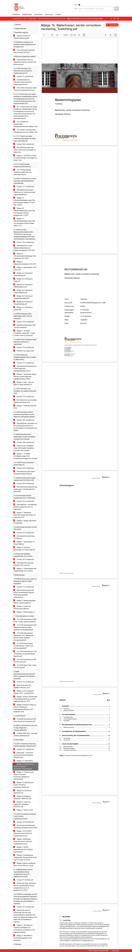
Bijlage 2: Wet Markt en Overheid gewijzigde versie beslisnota (23, 938)
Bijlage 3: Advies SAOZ (24, 810)
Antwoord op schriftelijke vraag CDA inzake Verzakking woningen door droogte (23, 448)
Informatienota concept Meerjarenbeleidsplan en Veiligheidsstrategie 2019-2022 (24, 248)
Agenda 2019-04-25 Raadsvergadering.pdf (21, 37)
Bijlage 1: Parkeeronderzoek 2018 (24, 407)
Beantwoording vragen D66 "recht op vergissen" (24, 326)
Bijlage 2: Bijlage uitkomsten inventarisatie (24, 522)
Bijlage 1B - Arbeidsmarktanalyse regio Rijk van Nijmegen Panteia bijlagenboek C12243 (24, 211)
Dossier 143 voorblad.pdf (25, 822)
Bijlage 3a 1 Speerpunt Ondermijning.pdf (22, 274)
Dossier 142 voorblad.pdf (25, 322)
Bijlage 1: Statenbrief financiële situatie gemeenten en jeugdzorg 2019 (24, 515)
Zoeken (76, 5)
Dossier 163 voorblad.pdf (25, 420)
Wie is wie (48, 14)
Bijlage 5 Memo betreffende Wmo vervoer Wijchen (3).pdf (24, 864)
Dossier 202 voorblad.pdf (25, 532)
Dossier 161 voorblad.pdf (25, 907)
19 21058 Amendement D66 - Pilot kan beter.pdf (25, 661)
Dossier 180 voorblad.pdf (25, 144)
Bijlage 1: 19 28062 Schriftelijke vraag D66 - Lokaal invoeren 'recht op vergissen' (24, 333)
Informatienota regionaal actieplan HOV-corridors (23, 564)
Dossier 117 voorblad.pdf (25, 186)
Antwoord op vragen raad (25, 351)
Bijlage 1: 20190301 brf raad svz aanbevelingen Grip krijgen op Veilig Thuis (25, 158)
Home (25, 18)
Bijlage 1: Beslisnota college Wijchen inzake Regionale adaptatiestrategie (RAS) (24, 376)
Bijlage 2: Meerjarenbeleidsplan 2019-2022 (24, 263)
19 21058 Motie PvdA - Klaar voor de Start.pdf (24, 666)
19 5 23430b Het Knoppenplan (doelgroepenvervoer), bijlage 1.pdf (25, 124)
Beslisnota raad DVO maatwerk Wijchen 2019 (22, 686)
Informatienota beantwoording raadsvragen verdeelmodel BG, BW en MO (25, 489)
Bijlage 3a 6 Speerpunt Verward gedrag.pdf (22, 303)
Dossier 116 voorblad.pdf (25, 682)
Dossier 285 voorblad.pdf (25, 483)
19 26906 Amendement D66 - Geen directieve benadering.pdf (25, 720)
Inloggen (114, 950)
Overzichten (38, 14)
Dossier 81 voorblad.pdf (24, 880)
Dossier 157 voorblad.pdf (25, 363)
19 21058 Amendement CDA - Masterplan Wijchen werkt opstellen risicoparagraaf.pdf (25, 627)
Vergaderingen (27, 14)
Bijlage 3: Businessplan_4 (25, 612)
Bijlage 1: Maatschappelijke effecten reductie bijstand (24, 602)
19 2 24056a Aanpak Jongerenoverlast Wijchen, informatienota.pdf (22, 172)
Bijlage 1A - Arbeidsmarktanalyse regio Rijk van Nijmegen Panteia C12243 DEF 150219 (24, 201)
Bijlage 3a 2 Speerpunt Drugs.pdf (22, 280)
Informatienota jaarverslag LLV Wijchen (23, 537)
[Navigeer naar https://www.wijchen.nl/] (18, 7)
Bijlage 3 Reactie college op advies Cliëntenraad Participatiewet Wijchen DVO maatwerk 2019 (24, 708)
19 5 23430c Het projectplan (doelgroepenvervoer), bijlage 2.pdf (25, 131)
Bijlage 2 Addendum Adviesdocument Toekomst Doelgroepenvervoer (22, 841)
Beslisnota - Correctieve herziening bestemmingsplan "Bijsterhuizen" (23, 755)
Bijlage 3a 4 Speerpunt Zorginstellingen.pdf (22, 291)
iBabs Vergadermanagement (97, 950)
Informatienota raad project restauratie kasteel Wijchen (24, 473)
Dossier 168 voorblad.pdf (25, 442)
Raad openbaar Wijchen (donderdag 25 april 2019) (51, 18)
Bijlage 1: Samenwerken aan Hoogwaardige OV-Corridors (25, 570)
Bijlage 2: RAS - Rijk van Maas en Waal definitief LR (23, 383)
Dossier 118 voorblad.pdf (25, 347)
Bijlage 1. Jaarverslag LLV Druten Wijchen (24, 543)
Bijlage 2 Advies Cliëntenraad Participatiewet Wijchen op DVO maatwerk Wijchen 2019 (25, 699)
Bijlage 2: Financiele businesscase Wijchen (22, 607)
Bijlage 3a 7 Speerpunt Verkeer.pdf (22, 309)
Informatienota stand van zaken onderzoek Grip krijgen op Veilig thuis (24, 150)
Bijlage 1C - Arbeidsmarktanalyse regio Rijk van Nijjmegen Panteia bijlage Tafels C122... (24, 222)
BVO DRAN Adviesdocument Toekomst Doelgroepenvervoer (25, 89)
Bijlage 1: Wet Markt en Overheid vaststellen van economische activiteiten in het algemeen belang (23, 928)
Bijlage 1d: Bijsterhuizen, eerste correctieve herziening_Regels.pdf (23, 785)
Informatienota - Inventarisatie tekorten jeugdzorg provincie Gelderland (25, 507)
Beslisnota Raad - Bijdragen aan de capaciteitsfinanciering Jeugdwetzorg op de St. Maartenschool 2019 (24, 886)
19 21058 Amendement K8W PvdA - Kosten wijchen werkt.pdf (24, 621)
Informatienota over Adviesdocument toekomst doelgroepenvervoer (22, 82)
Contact (58, 14)
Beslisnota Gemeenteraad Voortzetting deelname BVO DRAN (25, 827)
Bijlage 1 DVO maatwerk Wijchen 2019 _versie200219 (23, 692)
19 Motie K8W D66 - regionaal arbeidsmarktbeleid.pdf (25, 734)
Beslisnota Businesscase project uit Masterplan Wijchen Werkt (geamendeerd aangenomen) (23, 593)
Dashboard (16, 14)
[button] (116, 8)
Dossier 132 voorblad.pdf (25, 396)
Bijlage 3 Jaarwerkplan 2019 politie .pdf (24, 269)
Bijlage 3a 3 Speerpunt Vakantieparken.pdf (22, 286)
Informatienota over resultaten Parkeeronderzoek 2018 (25, 401)
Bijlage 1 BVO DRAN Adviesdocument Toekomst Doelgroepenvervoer (22, 833)
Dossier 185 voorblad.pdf (25, 242)
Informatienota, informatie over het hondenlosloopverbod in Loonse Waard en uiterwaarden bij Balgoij (25, 427)
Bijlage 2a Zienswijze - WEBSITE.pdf (22, 792)
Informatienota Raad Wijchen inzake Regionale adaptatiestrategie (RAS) (25, 368)
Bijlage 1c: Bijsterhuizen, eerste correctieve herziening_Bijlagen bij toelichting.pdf (23, 775)
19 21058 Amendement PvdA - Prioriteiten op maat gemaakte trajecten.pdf (25, 654)
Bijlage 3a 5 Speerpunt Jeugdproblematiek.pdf (22, 297)
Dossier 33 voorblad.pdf (24, 76)
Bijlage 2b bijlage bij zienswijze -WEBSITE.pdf (22, 797)
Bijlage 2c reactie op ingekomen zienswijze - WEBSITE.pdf (22, 804)
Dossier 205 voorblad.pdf (25, 468)
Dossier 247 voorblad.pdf (25, 559)
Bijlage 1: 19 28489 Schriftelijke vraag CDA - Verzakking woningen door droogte (25, 456)
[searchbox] (93, 8)
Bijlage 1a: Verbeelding (24, 761)
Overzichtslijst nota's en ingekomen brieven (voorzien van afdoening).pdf (24, 62)
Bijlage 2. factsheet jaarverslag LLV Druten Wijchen (24, 549)
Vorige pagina (113, 25)
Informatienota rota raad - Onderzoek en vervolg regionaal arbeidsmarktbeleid (24, 192)
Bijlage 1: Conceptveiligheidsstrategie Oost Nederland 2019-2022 (24, 256)
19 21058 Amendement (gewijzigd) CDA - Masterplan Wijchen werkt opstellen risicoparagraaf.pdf (23, 636)
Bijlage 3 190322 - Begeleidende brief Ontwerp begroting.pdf (23, 849)
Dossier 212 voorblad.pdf (25, 587)
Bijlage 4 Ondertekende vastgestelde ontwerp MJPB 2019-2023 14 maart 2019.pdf (25, 857)
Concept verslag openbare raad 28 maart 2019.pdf (24, 51)
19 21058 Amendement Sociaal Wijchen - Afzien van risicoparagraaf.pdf (23, 646)
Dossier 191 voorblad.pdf (25, 749)
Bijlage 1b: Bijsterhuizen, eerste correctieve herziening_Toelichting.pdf (23, 766)
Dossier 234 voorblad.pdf (25, 501)
